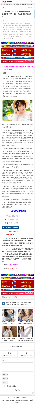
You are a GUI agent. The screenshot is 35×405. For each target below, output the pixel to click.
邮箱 (5, 378)
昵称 (5, 375)
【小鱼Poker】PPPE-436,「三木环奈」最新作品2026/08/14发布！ (8, 340)
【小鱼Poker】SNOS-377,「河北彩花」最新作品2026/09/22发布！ (8, 323)
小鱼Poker (7, 238)
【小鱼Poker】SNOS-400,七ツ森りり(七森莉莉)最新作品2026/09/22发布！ (25, 323)
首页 (4, 4)
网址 (4, 382)
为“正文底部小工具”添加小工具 (17, 346)
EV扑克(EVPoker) (12, 231)
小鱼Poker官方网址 (13, 265)
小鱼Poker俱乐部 (10, 4)
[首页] (33, 393)
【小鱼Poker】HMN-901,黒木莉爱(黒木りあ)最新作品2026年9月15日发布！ (25, 340)
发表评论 (29, 7)
